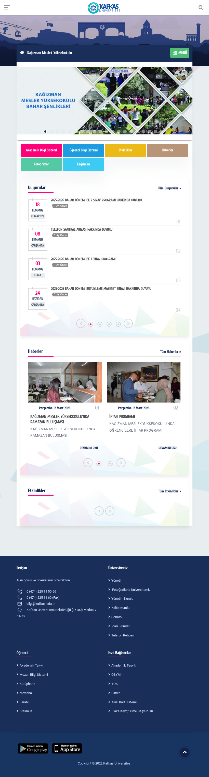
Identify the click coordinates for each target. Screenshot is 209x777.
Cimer (115, 693)
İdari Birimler (120, 626)
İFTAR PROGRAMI (122, 416)
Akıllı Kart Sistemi (124, 702)
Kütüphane (27, 684)
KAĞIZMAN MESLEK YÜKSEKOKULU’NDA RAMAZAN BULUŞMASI (59, 419)
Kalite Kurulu (120, 608)
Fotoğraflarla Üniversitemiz (130, 590)
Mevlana (26, 693)
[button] (90, 324)
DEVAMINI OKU (89, 448)
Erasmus (26, 711)
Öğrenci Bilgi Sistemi (84, 150)
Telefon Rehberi (122, 635)
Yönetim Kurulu (122, 598)
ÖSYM (116, 674)
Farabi (24, 702)
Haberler (167, 150)
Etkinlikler (125, 150)
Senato (116, 617)
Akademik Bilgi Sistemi (41, 150)
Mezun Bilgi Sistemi (34, 674)
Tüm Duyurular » (169, 188)
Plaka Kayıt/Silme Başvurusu (132, 711)
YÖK (114, 684)
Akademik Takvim (32, 665)
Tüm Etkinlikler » (169, 491)
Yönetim (117, 580)
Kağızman (83, 164)
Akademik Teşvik (123, 665)
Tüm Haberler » (170, 351)
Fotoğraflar (41, 164)
